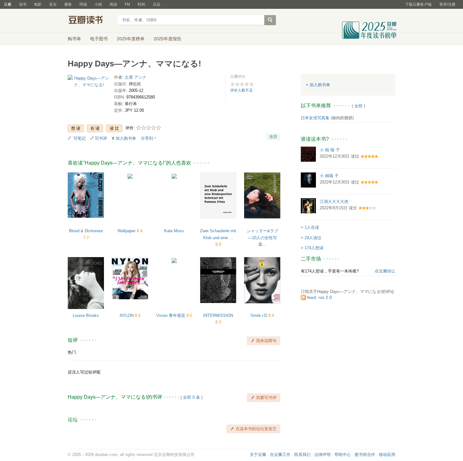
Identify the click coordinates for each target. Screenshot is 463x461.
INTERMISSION (218, 315)
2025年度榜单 (131, 38)
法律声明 (322, 454)
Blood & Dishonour (86, 230)
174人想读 (314, 247)
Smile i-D (259, 315)
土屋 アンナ (135, 77)
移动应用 (387, 454)
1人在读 (312, 227)
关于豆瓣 (258, 454)
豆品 (156, 4)
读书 (22, 4)
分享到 (147, 138)
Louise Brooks (86, 315)
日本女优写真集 (315, 117)
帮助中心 (342, 454)
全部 (358, 106)
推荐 (273, 136)
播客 (68, 4)
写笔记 (79, 138)
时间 (141, 4)
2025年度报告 (167, 38)
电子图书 (99, 38)
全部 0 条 (191, 397)
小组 (98, 4)
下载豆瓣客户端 (418, 4)
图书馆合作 (365, 454)
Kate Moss (174, 230)
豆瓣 (7, 4)
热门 (72, 352)
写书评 (101, 138)
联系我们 (302, 454)
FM (127, 4)
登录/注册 (447, 4)
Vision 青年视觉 (171, 315)
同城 (83, 4)
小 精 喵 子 (330, 150)
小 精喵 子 (329, 175)
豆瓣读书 (90, 21)
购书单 (74, 38)
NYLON (127, 315)
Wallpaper (127, 230)
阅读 (113, 4)
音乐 (53, 4)
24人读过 (313, 237)
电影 (38, 4)
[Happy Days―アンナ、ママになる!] (89, 83)
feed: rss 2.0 (319, 297)
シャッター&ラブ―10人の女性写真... (262, 237)
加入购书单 (126, 138)
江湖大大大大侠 (334, 201)
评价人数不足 (241, 90)
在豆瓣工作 (280, 454)
